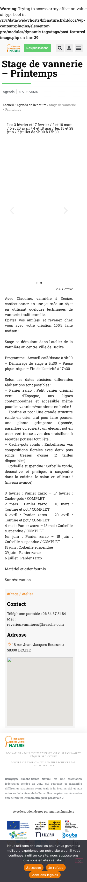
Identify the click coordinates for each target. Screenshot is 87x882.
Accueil (8, 105)
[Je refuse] (79, 860)
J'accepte (33, 867)
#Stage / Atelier (20, 593)
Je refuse (55, 867)
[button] (60, 48)
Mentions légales (44, 875)
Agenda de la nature (31, 105)
